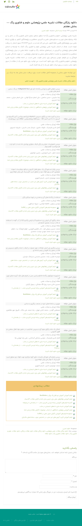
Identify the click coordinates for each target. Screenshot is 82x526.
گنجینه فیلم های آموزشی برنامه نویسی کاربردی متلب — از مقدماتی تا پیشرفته (47, 403)
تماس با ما (6, 520)
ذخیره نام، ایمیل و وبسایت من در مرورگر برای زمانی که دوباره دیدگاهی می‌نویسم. (46, 492)
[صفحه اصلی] (12, 6)
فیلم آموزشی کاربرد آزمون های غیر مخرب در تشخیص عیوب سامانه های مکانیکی (47, 417)
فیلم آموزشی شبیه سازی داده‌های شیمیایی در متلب (39, 104)
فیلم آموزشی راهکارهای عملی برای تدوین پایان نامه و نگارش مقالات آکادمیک (32, 135)
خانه (77, 1)
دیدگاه (74, 457)
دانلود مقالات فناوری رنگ (61, 434)
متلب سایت (50, 520)
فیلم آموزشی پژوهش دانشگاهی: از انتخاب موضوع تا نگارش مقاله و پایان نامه (31, 107)
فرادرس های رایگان (19, 520)
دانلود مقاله (48, 434)
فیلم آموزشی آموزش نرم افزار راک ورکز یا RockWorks (39, 131)
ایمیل (74, 481)
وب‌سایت (73, 487)
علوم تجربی (45, 31)
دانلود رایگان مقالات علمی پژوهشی (57, 431)
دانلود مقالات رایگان (27, 431)
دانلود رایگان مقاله (40, 431)
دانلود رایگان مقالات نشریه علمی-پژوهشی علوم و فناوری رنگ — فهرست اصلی (50, 81)
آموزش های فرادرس (36, 520)
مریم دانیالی (59, 31)
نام (75, 476)
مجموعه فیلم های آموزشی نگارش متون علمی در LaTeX (38, 207)
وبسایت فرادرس (67, 1)
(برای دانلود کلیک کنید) (52, 111)
